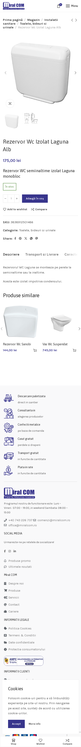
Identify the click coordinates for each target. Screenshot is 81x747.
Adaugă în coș (35, 198)
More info (35, 723)
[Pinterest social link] (20, 239)
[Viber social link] (36, 239)
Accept (16, 723)
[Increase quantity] (16, 198)
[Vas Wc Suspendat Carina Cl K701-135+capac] (60, 322)
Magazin (33, 20)
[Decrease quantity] (5, 198)
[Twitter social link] (26, 239)
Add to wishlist (17, 209)
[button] (35, 350)
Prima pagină (13, 20)
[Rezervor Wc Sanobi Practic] (21, 322)
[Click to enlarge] (10, 103)
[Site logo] (14, 6)
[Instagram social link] (9, 551)
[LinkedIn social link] (14, 551)
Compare (41, 209)
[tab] (11, 254)
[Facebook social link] (15, 239)
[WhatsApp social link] (31, 239)
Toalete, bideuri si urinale (37, 230)
